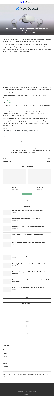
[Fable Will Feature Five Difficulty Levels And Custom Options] (14, 176)
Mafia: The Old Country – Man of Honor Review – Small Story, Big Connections (28, 272)
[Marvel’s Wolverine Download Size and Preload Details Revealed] (7, 244)
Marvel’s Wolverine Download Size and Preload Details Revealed (28, 242)
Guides (4, 360)
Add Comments (27, 194)
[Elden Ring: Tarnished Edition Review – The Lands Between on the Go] (7, 265)
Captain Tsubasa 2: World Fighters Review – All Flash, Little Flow (28, 256)
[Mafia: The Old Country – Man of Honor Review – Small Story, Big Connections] (7, 273)
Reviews (5, 363)
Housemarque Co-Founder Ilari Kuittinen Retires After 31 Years (28, 226)
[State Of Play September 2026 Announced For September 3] (7, 236)
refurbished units (27, 92)
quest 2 (5, 136)
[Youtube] (29, 386)
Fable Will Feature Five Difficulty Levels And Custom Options (27, 210)
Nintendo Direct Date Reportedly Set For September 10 (26, 218)
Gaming (5, 356)
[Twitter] (25, 386)
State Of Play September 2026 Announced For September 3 (27, 234)
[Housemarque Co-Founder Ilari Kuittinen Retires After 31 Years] (7, 228)
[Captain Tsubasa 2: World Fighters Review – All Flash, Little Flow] (7, 257)
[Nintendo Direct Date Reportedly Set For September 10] (39, 176)
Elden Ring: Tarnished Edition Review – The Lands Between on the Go (30, 264)
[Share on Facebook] (30, 141)
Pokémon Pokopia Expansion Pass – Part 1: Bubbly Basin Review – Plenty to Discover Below (31, 280)
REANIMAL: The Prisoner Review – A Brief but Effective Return (28, 287)
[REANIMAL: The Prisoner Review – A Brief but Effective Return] (7, 289)
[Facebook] (20, 386)
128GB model (8, 100)
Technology (5, 366)
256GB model (8, 102)
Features (5, 353)
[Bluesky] (34, 386)
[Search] (50, 2)
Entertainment (6, 349)
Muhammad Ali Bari (24, 32)
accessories (18, 92)
